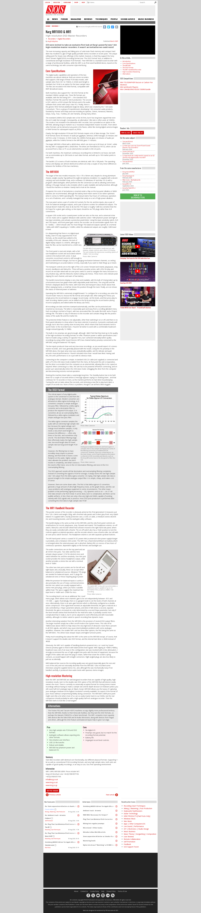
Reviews (88, 19)
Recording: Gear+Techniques (52, 829)
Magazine (76, 19)
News (55, 19)
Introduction (126, 61)
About (76, 891)
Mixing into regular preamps (93, 824)
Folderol (48, 818)
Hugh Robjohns (53, 41)
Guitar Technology (131, 813)
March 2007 (114, 41)
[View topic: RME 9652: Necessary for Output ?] (116, 815)
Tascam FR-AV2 (127, 162)
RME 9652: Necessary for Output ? (95, 815)
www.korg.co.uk (52, 782)
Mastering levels (89, 841)
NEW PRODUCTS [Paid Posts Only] (137, 816)
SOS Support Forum (131, 847)
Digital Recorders (64, 39)
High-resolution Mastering (59, 676)
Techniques (101, 19)
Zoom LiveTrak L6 (128, 152)
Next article (110, 795)
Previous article (55, 795)
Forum (64, 19)
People (114, 19)
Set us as (90, 27)
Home (48, 19)
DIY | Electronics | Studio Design (136, 829)
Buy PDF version (52, 790)
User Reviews (129, 836)
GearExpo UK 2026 (126, 283)
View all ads (125, 132)
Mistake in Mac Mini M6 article (94, 832)
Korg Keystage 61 (128, 176)
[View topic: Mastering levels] (116, 841)
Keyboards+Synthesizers (133, 811)
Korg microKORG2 (128, 172)
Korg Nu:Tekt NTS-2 (128, 188)
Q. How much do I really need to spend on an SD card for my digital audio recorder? (138, 156)
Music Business (146, 19)
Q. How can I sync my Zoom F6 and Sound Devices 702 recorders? (136, 146)
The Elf (47, 827)
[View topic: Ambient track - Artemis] (116, 811)
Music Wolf (48, 836)
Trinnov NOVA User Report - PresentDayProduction (135, 307)
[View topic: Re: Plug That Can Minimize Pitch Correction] (78, 824)
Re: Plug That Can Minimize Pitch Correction (61, 824)
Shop (76, 2)
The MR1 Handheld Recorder (60, 508)
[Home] (56, 9)
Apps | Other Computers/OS (134, 824)
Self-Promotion (49, 820)
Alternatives (54, 706)
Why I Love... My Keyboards (131, 180)
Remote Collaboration (132, 839)
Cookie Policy (94, 891)
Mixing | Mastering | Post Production (55, 812)
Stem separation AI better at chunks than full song (99, 836)
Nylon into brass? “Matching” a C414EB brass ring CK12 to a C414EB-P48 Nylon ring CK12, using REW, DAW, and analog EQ (99, 845)
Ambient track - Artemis (92, 811)
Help (83, 2)
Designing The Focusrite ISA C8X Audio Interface (135, 258)
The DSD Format (56, 390)
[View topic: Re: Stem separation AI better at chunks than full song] (78, 806)
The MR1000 (52, 172)
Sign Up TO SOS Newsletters (138, 196)
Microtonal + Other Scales (92, 828)
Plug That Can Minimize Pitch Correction (98, 819)
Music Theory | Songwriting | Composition (140, 834)
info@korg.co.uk (52, 779)
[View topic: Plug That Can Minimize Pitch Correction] (116, 819)
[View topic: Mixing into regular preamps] (116, 824)
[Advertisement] (137, 216)
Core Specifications (55, 71)
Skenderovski (49, 845)
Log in (47, 2)
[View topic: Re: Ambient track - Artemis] (78, 815)
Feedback (127, 844)
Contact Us (84, 891)
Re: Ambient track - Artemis (55, 815)
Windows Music (130, 819)
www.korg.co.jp (51, 785)
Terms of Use (122, 891)
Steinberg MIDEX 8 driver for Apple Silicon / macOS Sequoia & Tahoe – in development (61, 842)
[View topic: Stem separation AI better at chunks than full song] (116, 836)
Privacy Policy (111, 891)
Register (56, 2)
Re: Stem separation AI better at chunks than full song (61, 806)
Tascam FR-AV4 (127, 142)
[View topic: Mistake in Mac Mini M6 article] (116, 832)
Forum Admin (49, 809)
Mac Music (48, 847)
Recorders (52, 39)
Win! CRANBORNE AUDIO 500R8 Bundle (135, 89)
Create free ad (138, 132)
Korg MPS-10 (126, 184)
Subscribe (67, 2)
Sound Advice (128, 19)
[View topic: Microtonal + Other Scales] (116, 828)
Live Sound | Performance (134, 826)
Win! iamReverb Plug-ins (129, 87)
